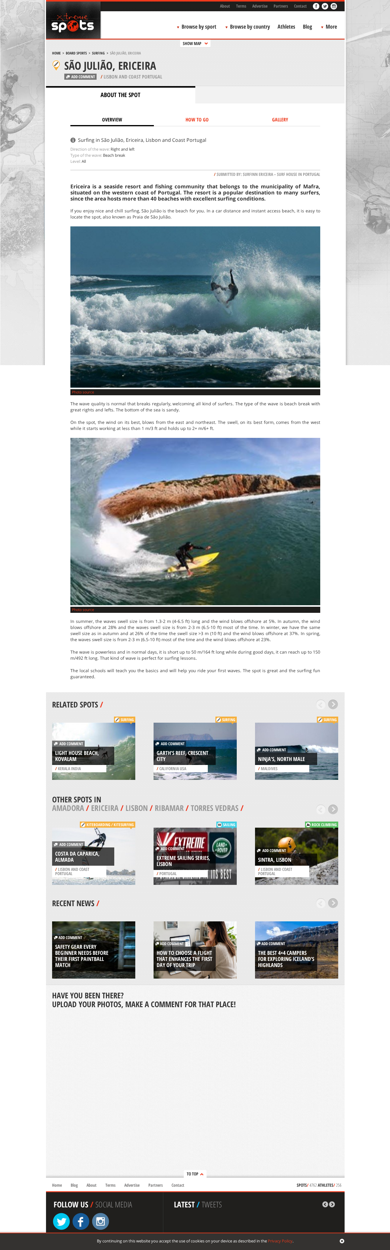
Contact (300, 6)
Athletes (286, 26)
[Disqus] (195, 1094)
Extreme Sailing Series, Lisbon (183, 861)
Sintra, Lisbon (274, 859)
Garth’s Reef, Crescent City (182, 756)
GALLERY (280, 119)
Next (333, 704)
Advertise (260, 6)
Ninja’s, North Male (281, 759)
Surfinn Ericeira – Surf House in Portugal (281, 174)
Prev (321, 704)
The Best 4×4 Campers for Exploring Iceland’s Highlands (286, 959)
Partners (281, 6)
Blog (307, 26)
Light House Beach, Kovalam (77, 756)
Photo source (83, 392)
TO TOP (192, 1174)
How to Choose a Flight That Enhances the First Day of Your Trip (184, 959)
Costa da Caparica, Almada (77, 856)
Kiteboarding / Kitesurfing (110, 824)
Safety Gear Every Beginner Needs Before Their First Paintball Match (81, 956)
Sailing (229, 824)
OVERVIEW (112, 119)
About (225, 6)
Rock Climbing (324, 824)
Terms (241, 6)
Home (56, 53)
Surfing (98, 53)
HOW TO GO (197, 119)
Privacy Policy (280, 1241)
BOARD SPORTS (76, 53)
